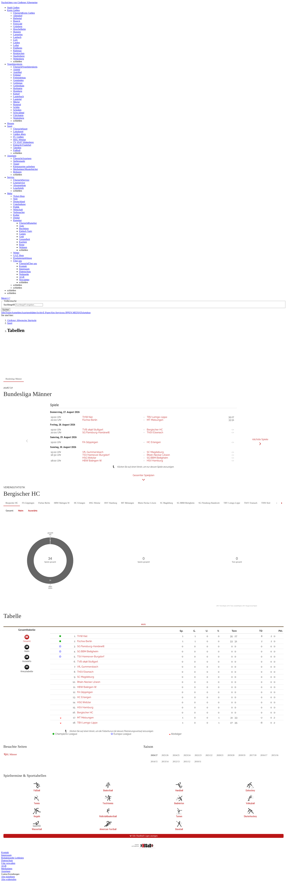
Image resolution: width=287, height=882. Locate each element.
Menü (4, 298)
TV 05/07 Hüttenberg (23, 142)
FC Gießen (18, 137)
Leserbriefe (18, 188)
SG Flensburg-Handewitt (96, 432)
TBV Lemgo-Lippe (157, 417)
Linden (16, 42)
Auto (21, 226)
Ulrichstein (18, 115)
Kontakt (23, 266)
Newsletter (24, 279)
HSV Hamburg (155, 460)
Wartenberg (18, 118)
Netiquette (24, 274)
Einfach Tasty (25, 231)
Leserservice (19, 182)
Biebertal (17, 18)
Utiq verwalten (8, 863)
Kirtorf (16, 93)
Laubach (17, 37)
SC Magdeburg (155, 452)
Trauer (16, 164)
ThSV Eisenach (155, 432)
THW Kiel (87, 417)
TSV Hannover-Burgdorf (95, 454)
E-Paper (47, 312)
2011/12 (187, 761)
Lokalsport (18, 131)
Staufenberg (19, 56)
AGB (21, 277)
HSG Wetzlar (19, 139)
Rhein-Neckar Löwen (158, 454)
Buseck (16, 21)
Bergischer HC (155, 429)
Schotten (17, 110)
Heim (20, 510)
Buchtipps (24, 228)
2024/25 (176, 755)
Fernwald (17, 23)
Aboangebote (19, 185)
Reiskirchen (18, 53)
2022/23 (198, 755)
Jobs (3, 312)
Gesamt (9, 510)
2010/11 (197, 761)
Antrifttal (17, 72)
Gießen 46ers (19, 134)
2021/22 (209, 755)
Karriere (23, 242)
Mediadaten (6, 868)
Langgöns (18, 34)
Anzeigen (5, 871)
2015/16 (274, 755)
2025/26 (165, 755)
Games (22, 234)
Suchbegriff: (9, 304)
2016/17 (263, 755)
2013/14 (165, 761)
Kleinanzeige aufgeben (24, 166)
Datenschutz (25, 271)
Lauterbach (18, 96)
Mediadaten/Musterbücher (25, 169)
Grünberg (17, 26)
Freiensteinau (19, 77)
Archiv (39, 312)
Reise (21, 244)
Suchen (5, 310)
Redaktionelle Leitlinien (12, 858)
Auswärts (32, 510)
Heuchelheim (19, 29)
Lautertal (17, 99)
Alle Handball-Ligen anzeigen (145, 836)
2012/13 (176, 761)
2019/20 (231, 755)
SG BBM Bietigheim (157, 457)
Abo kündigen (8, 876)
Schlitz (16, 107)
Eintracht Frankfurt (22, 145)
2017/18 (252, 755)
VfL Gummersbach (92, 452)
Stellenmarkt (19, 161)
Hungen (17, 32)
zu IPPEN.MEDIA (71, 312)
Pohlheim (17, 48)
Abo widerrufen (8, 879)
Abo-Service (56, 312)
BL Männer (11, 754)
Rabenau (17, 50)
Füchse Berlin (89, 419)
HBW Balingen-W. (92, 460)
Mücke (16, 102)
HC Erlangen (154, 442)
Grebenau (17, 83)
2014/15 (154, 761)
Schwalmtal (18, 112)
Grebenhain (18, 85)
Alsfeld (16, 69)
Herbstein (17, 88)
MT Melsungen (155, 419)
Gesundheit (24, 239)
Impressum (24, 269)
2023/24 (187, 755)
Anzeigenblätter (28, 312)
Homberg (17, 91)
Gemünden (18, 80)
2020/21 (220, 755)
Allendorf (17, 15)
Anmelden (16, 312)
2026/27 (154, 755)
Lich (15, 40)
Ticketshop (85, 312)
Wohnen (23, 247)
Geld (21, 236)
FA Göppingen (90, 442)
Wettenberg (18, 58)
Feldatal (17, 75)
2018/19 (241, 755)
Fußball (16, 150)
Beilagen (17, 172)
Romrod (17, 104)
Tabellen (17, 147)
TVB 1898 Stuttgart (92, 429)
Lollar (16, 45)
